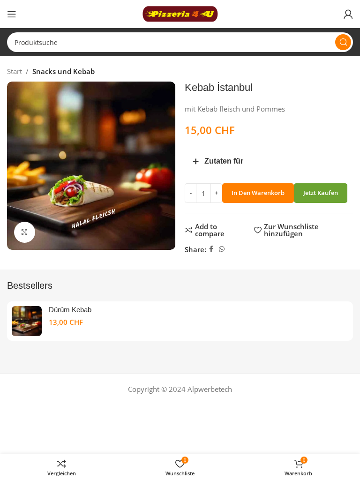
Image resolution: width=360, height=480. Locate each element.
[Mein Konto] (348, 14)
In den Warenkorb (258, 192)
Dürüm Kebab (70, 310)
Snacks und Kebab (63, 71)
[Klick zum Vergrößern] (24, 232)
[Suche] (343, 42)
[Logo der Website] (180, 13)
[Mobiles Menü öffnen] (11, 14)
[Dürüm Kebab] (27, 321)
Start (14, 71)
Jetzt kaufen (320, 192)
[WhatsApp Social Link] (221, 249)
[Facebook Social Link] (211, 249)
